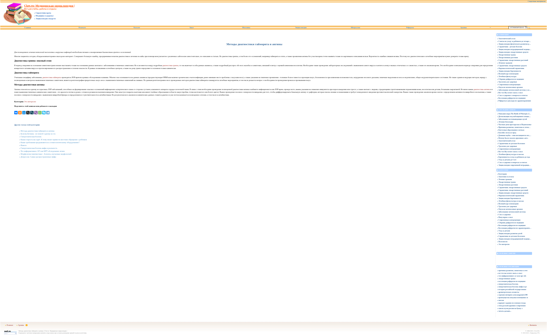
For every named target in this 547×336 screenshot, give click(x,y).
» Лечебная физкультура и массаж (510, 154)
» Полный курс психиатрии (508, 73)
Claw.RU (536, 331)
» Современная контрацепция (509, 149)
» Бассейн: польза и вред (506, 132)
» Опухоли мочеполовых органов (510, 87)
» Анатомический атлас (506, 38)
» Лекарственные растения (507, 57)
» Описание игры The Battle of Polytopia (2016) (514, 113)
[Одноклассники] (20, 112)
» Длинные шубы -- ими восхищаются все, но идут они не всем (514, 135)
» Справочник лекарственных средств (512, 65)
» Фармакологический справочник (510, 68)
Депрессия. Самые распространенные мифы (38, 156)
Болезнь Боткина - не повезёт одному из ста (38, 133)
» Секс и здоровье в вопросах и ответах (512, 162)
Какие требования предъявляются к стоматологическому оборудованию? (50, 142)
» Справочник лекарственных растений (512, 60)
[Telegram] (48, 112)
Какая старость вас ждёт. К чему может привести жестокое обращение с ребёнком (54, 139)
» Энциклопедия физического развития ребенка (514, 44)
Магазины (246, 28)
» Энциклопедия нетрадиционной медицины (514, 49)
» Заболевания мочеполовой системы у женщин (514, 90)
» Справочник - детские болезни (509, 46)
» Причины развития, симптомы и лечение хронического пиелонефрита (514, 127)
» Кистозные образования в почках (510, 130)
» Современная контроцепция (509, 84)
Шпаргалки (355, 28)
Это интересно (30, 101)
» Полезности (502, 241)
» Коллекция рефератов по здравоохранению (514, 228)
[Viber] (36, 112)
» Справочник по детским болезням (511, 143)
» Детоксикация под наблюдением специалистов (514, 116)
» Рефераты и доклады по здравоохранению (514, 101)
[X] (28, 112)
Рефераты (410, 28)
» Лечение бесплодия (505, 122)
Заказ (191, 28)
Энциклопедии (301, 28)
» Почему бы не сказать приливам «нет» (512, 138)
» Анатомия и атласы (505, 176)
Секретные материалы (536, 1)
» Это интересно (503, 244)
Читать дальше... (504, 311)
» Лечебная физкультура (506, 76)
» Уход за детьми (503, 231)
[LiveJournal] (32, 112)
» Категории (502, 174)
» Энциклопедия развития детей (509, 233)
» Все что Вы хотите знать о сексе (510, 92)
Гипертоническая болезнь (31, 136)
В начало (82, 28)
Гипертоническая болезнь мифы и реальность (39, 148)
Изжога (23, 145)
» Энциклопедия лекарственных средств (512, 52)
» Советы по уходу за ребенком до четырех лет (514, 41)
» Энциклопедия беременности (509, 71)
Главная (27, 28)
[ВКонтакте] (16, 112)
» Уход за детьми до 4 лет (506, 159)
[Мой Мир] (24, 112)
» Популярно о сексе (505, 217)
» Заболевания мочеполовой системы (511, 212)
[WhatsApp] (40, 112)
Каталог (137, 28)
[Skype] (44, 112)
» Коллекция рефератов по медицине (511, 98)
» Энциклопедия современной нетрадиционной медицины (514, 165)
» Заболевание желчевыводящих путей (512, 119)
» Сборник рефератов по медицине (510, 79)
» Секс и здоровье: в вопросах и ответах (512, 95)
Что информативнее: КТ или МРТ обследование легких (43, 151)
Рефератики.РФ (534, 333)
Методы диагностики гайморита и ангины (37, 131)
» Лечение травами (504, 179)
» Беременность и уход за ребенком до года (513, 157)
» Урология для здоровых (507, 82)
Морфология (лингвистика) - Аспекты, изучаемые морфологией (46, 154)
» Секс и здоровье (504, 214)
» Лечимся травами (504, 63)
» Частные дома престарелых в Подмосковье (514, 124)
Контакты (533, 325)
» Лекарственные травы (506, 55)
